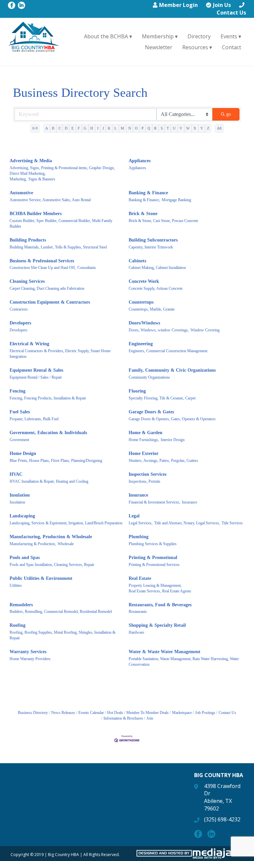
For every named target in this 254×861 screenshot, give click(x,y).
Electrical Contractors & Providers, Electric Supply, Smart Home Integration (60, 354)
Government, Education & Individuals (48, 432)
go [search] (228, 114)
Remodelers (21, 604)
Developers (20, 322)
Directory (199, 36)
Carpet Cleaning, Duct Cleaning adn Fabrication (47, 288)
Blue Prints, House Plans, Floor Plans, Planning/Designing (56, 460)
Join (150, 718)
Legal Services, (140, 523)
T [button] (168, 128)
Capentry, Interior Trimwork (151, 247)
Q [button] (149, 128)
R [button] (155, 128)
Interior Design (173, 439)
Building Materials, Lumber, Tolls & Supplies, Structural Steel (58, 247)
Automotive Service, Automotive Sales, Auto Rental (50, 200)
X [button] (194, 128)
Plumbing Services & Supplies (153, 544)
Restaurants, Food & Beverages (160, 604)
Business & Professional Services (42, 260)
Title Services (232, 523)
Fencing (17, 391)
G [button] (85, 128)
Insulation (20, 495)
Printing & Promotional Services (154, 564)
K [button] (109, 128)
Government (19, 439)
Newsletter (158, 47)
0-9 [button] (35, 128)
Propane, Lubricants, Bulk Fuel (34, 419)
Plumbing (138, 536)
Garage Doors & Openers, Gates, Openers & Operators (172, 419)
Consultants (86, 267)
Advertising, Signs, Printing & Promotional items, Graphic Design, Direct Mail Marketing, (62, 171)
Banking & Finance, (144, 200)
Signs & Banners (41, 179)
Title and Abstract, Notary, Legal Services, (187, 523)
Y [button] (201, 128)
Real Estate (140, 578)
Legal (134, 515)
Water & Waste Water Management (164, 651)
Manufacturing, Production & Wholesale (51, 536)
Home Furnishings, (144, 439)
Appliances (139, 160)
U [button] (174, 128)
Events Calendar (91, 712)
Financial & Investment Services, (154, 502)
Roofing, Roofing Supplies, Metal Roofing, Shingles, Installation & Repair (62, 635)
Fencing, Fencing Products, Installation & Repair (48, 398)
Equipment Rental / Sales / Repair (36, 377)
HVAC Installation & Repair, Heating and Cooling (49, 481)
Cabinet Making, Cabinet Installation (157, 267)
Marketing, (18, 179)
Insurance (138, 495)
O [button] (136, 128)
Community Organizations (149, 377)
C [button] (60, 128)
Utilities (16, 585)
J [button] (103, 128)
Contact (231, 47)
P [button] (143, 128)
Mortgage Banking (176, 200)
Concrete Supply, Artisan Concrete (156, 288)
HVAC (16, 474)
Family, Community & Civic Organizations (172, 370)
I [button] (98, 128)
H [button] (91, 128)
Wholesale (66, 544)
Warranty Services (28, 651)
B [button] (53, 128)
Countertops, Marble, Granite (152, 309)
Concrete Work (144, 281)
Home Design (23, 453)
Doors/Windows (144, 322)
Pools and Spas (25, 557)
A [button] (46, 128)
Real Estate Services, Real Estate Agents (160, 591)
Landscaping (22, 515)
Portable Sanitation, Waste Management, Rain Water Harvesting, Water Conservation (184, 661)
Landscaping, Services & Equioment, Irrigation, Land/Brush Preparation (66, 523)
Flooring (137, 391)
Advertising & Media (31, 160)
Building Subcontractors (153, 240)
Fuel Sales (20, 411)
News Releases (63, 712)
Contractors (19, 309)
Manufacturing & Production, (33, 544)
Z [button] (208, 128)
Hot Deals (115, 712)
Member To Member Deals (147, 712)
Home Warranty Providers (30, 658)
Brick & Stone (143, 213)
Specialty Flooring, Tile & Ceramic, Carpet (162, 398)
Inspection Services (147, 474)
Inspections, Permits (144, 481)
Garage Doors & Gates (151, 411)
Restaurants (138, 611)
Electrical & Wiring (29, 343)
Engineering (141, 343)
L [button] (115, 128)
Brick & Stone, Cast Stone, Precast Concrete (163, 220)
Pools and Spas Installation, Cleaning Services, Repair (52, 564)
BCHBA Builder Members (36, 213)
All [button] (219, 128)
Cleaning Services (27, 281)
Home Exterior (143, 453)
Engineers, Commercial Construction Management (168, 351)
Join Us (222, 5)
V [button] (181, 128)
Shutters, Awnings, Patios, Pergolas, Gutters (163, 460)
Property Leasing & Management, (155, 585)
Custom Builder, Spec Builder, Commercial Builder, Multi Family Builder (61, 223)
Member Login (178, 5)
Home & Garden (145, 432)
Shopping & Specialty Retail (157, 625)
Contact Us (231, 12)
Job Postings (205, 712)
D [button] (66, 128)
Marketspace (182, 712)
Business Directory (33, 712)
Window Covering (205, 330)
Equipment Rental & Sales (36, 370)
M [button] (122, 128)
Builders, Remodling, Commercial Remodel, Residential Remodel (61, 611)
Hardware (136, 632)
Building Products (28, 240)
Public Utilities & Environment (41, 578)
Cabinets (137, 260)
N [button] (129, 128)
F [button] (79, 128)
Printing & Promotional (153, 557)
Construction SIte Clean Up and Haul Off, (43, 267)
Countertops (141, 302)
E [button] (72, 128)
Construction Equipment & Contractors (50, 302)
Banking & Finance (148, 192)
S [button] (162, 128)
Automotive (21, 192)
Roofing (17, 625)
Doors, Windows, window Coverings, (159, 330)
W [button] (188, 128)
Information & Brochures (123, 718)
